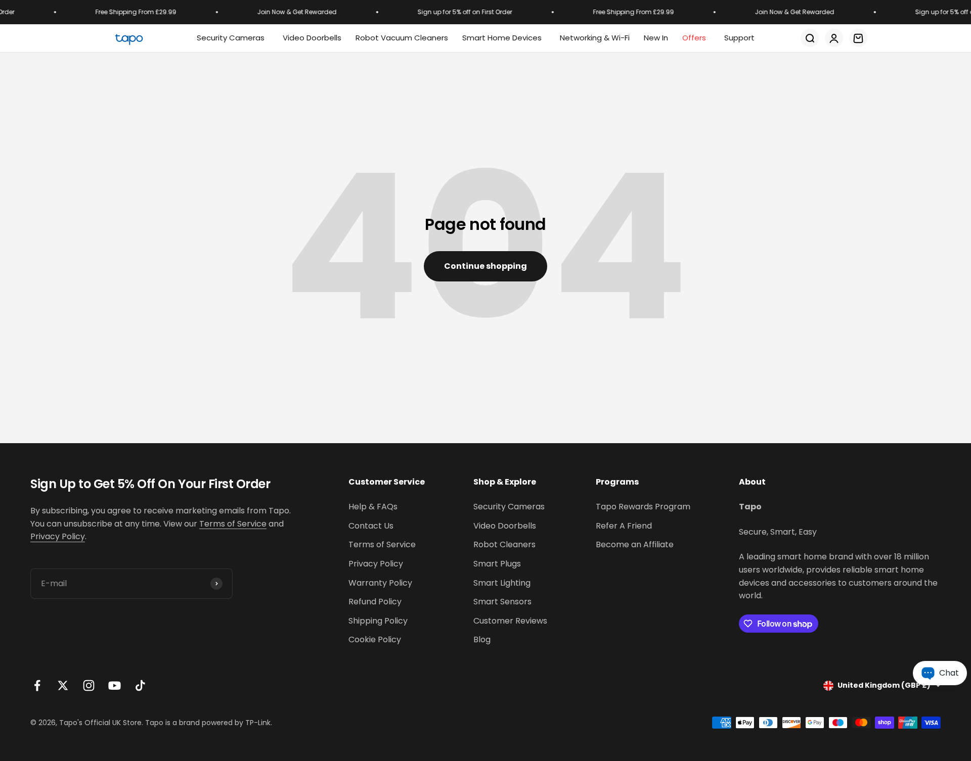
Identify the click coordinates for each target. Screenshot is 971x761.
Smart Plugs (497, 563)
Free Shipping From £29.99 (130, 12)
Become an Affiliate (635, 544)
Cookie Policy (374, 639)
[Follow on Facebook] (37, 685)
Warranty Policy (380, 583)
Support (739, 37)
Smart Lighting (502, 583)
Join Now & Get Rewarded (291, 12)
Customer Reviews (510, 621)
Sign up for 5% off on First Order (459, 12)
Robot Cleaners (504, 544)
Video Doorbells (504, 526)
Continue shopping (485, 266)
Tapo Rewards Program (643, 506)
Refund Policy (375, 601)
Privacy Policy (57, 536)
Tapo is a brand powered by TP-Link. (208, 723)
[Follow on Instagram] (89, 685)
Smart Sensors (502, 601)
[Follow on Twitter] (63, 685)
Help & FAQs (373, 506)
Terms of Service (233, 524)
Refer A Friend (624, 526)
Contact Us (370, 526)
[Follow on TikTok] (140, 685)
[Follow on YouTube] (114, 685)
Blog (482, 639)
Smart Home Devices (502, 37)
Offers (694, 37)
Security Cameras (230, 37)
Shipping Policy (378, 621)
